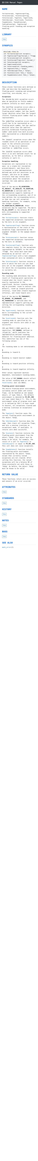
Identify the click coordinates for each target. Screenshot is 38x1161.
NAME (4, 9)
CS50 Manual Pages (13, 2)
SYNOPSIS (7, 45)
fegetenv (9, 413)
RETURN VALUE (10, 474)
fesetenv (9, 433)
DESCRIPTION (9, 82)
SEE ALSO (7, 542)
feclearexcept (11, 218)
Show (4, 39)
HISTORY (6, 509)
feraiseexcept (11, 237)
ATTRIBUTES (8, 487)
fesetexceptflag (12, 245)
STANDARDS (8, 498)
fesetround (10, 318)
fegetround (10, 310)
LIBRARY (6, 34)
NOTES (5, 520)
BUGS (4, 531)
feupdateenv (10, 449)
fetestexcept (11, 261)
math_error (6, 547)
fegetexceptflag (12, 225)
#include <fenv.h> (11, 51)
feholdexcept (11, 421)
